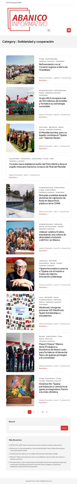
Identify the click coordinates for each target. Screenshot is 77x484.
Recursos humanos (51, 226)
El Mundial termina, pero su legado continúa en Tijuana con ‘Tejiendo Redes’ (53, 135)
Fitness (60, 336)
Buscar (12, 421)
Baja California (53, 127)
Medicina (41, 302)
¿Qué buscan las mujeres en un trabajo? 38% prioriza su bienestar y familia (34, 454)
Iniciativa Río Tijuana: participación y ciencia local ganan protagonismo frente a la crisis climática (53, 388)
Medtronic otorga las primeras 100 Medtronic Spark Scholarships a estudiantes (51, 311)
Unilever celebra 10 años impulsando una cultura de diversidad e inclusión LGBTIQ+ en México (52, 236)
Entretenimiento (26, 158)
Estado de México (37, 158)
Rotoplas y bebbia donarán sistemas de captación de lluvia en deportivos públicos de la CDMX (53, 199)
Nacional (41, 93)
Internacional (57, 300)
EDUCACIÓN (53, 261)
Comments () (66, 78)
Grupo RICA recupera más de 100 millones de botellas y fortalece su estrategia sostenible (53, 102)
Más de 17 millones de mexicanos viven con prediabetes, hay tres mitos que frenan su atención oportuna (37, 458)
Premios (58, 378)
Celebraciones (58, 224)
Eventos (45, 158)
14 (42, 412)
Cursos (41, 297)
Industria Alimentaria (51, 59)
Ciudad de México (14, 158)
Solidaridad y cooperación (46, 61)
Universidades (43, 304)
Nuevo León (49, 339)
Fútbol (52, 158)
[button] (69, 30)
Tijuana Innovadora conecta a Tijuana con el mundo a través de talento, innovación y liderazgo (53, 272)
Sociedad (42, 129)
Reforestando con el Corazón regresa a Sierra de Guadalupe (53, 67)
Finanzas (56, 297)
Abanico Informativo (45, 78)
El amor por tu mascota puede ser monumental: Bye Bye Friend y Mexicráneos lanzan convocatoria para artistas (37, 449)
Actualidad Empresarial (46, 90)
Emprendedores (44, 263)
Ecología (41, 59)
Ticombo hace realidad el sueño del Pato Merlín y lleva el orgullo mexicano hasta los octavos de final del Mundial (38, 165)
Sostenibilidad (60, 61)
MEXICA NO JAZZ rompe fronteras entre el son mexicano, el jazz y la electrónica (36, 445)
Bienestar (42, 336)
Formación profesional (45, 300)
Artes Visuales (43, 127)
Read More (43, 80)
